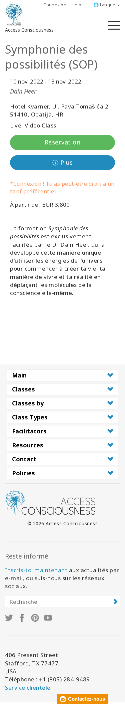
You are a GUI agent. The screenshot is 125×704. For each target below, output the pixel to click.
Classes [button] (23, 389)
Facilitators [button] (29, 431)
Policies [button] (23, 473)
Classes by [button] (28, 403)
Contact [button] (24, 459)
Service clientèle (28, 687)
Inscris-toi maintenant (36, 570)
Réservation (63, 142)
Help (76, 5)
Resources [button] (27, 445)
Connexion (54, 5)
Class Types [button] (30, 417)
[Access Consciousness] (14, 14)
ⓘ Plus (62, 162)
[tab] (62, 375)
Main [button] (19, 375)
